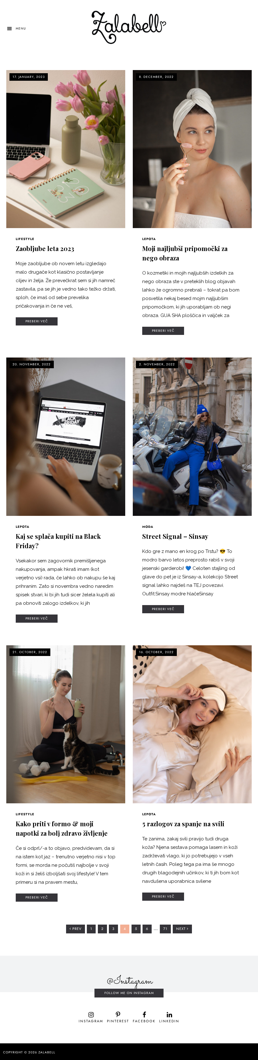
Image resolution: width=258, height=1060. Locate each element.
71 (167, 929)
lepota (149, 239)
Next (181, 928)
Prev (76, 928)
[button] (16, 28)
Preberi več (36, 321)
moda (147, 526)
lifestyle (25, 239)
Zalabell (46, 1052)
